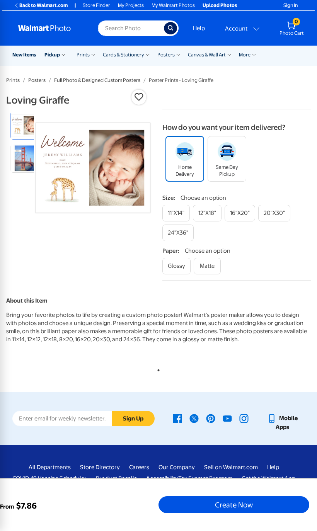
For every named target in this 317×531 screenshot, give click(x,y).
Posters (166, 55)
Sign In (290, 5)
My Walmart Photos (173, 5)
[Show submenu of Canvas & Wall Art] (229, 54)
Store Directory (100, 467)
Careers (139, 467)
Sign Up (133, 418)
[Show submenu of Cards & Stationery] (147, 54)
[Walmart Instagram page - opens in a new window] (244, 418)
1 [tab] (157, 369)
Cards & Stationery (123, 55)
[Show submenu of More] (254, 54)
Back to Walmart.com (43, 5)
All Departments (50, 467)
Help (199, 28)
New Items (24, 55)
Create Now (234, 504)
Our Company (176, 467)
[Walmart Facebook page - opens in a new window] (177, 418)
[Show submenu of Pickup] (65, 54)
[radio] (24, 125)
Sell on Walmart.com (231, 467)
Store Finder (96, 5)
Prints (83, 55)
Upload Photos (220, 5)
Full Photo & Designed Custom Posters (97, 80)
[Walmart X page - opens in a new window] (194, 418)
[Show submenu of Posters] (178, 54)
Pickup (52, 55)
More (245, 55)
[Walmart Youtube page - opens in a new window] (227, 418)
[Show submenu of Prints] (93, 54)
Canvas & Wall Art (207, 55)
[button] (138, 97)
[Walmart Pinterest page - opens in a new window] (210, 418)
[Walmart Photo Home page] (49, 28)
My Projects (131, 5)
